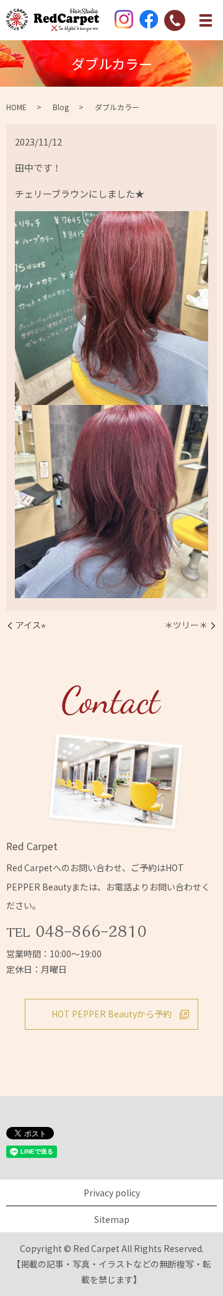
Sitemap (111, 1219)
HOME (16, 107)
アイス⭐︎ (30, 625)
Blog (61, 107)
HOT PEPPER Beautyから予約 (111, 1013)
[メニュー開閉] (205, 20)
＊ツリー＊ (186, 625)
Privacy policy (112, 1192)
